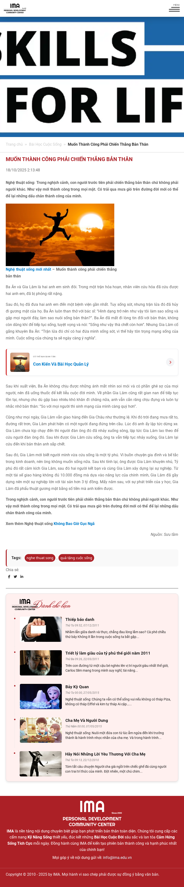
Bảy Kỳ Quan (77, 686)
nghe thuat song (40, 558)
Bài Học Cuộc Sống (45, 144)
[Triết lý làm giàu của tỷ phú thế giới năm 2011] (42, 662)
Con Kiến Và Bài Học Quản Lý (61, 364)
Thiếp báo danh (79, 619)
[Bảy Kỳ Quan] (42, 696)
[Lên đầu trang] (172, 875)
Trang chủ (14, 144)
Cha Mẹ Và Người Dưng (86, 720)
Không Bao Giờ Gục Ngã (74, 523)
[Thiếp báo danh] (42, 629)
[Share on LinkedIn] (21, 576)
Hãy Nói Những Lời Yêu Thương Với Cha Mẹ (105, 754)
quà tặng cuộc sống (76, 558)
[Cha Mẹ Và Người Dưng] (42, 730)
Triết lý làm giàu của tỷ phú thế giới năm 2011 (107, 653)
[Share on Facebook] (9, 576)
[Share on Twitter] (15, 576)
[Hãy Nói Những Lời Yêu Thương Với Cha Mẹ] (41, 763)
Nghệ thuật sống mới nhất (28, 269)
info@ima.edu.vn (117, 857)
